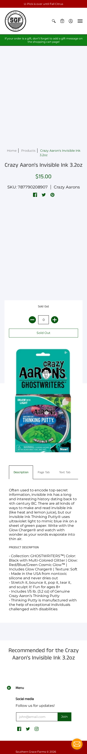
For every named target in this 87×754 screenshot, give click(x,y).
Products (28, 151)
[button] (54, 21)
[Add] (54, 319)
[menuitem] (54, 21)
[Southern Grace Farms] (15, 21)
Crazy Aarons (67, 187)
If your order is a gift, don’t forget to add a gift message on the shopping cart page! (44, 40)
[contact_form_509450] (77, 744)
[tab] (21, 472)
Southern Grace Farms (31, 751)
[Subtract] (32, 319)
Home (12, 151)
